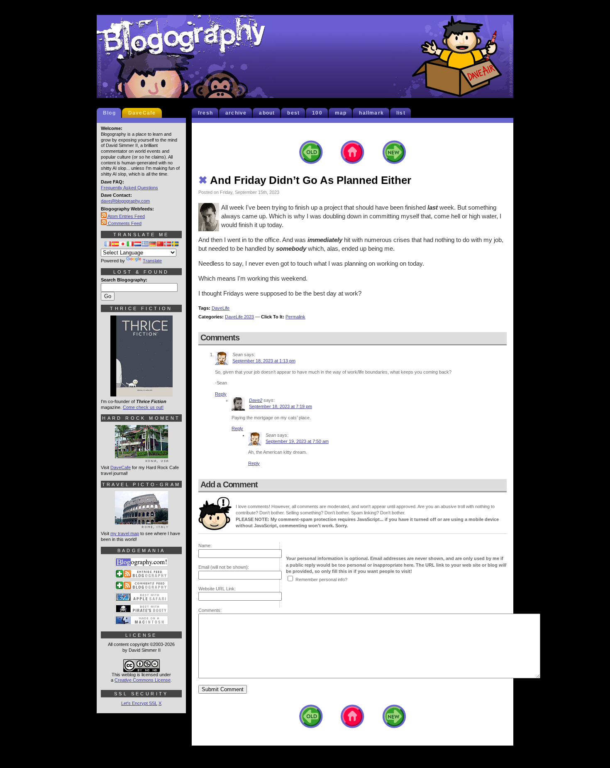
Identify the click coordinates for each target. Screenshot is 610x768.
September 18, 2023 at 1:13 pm (263, 360)
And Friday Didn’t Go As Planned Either (304, 180)
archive (235, 113)
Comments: (210, 610)
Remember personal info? (321, 579)
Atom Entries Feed (126, 216)
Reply (221, 393)
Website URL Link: (217, 588)
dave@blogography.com (125, 200)
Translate (152, 260)
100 (317, 113)
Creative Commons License (143, 680)
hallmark (371, 113)
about (267, 113)
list (400, 113)
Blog (109, 113)
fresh (205, 113)
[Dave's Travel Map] (141, 524)
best (293, 113)
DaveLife (220, 308)
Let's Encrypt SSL (139, 703)
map (341, 113)
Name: (205, 545)
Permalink (295, 316)
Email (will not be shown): (223, 567)
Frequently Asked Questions (129, 187)
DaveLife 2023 (239, 316)
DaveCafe (142, 113)
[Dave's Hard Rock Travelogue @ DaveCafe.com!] (141, 458)
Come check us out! (143, 407)
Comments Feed (124, 223)
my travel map (124, 533)
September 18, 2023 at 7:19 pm (280, 406)
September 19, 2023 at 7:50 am (297, 441)
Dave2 (255, 400)
